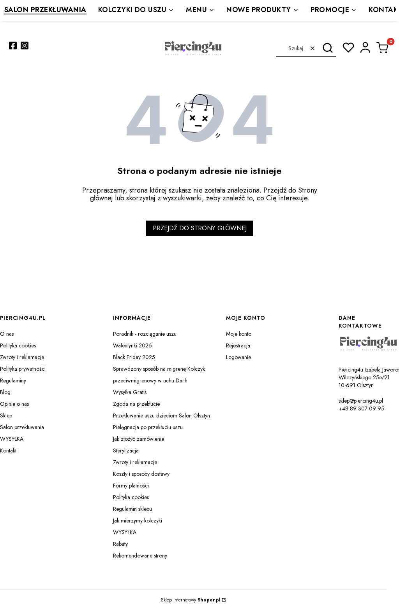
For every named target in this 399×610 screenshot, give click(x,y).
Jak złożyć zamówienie (138, 439)
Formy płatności (131, 485)
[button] (327, 48)
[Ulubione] (348, 47)
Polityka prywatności (23, 369)
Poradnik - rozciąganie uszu (145, 334)
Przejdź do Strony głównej (200, 228)
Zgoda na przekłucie (136, 404)
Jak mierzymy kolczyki (137, 520)
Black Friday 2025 (134, 357)
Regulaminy (13, 380)
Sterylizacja (126, 450)
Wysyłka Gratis (130, 392)
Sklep (6, 415)
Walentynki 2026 (132, 345)
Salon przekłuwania (22, 427)
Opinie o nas (14, 404)
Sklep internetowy (191, 599)
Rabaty (120, 544)
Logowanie (238, 357)
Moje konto (238, 334)
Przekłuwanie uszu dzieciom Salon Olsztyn (161, 415)
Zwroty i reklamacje (22, 357)
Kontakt (8, 450)
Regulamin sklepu (132, 509)
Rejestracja (238, 345)
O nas (7, 334)
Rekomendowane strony (140, 555)
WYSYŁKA (11, 439)
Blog (5, 392)
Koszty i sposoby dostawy (141, 474)
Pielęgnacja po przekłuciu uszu (148, 427)
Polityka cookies (18, 345)
